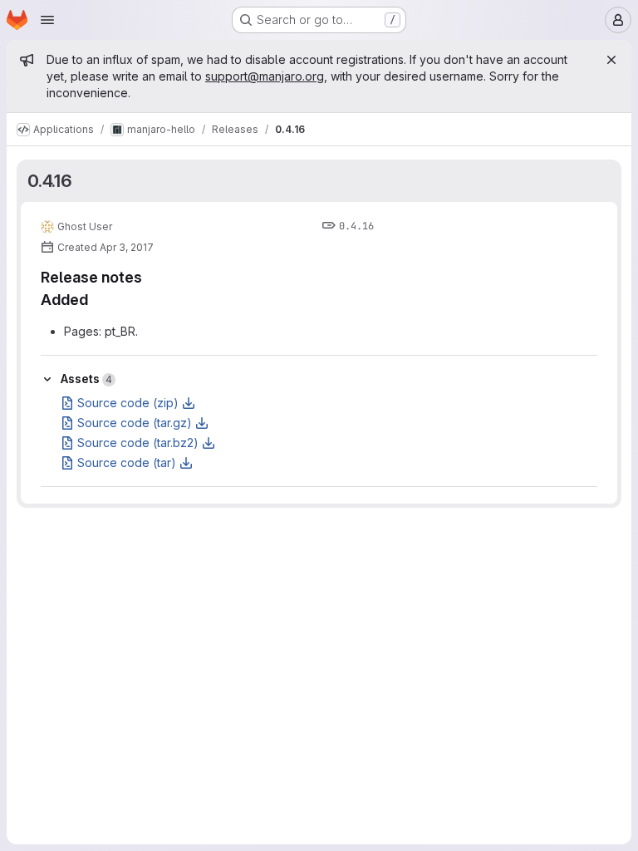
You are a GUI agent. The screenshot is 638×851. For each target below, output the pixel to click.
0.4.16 (49, 180)
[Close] (611, 60)
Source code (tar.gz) (134, 423)
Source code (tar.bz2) (138, 442)
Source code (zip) (128, 403)
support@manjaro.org (264, 76)
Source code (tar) (126, 462)
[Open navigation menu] (47, 20)
